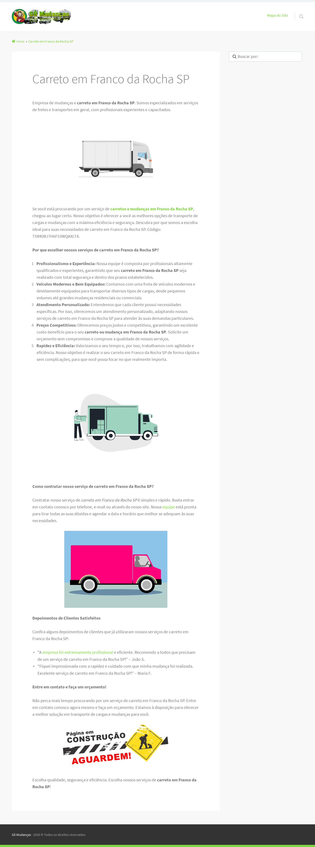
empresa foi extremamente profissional (77, 652)
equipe (168, 506)
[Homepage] (42, 16)
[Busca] (297, 11)
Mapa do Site (277, 15)
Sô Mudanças (21, 834)
